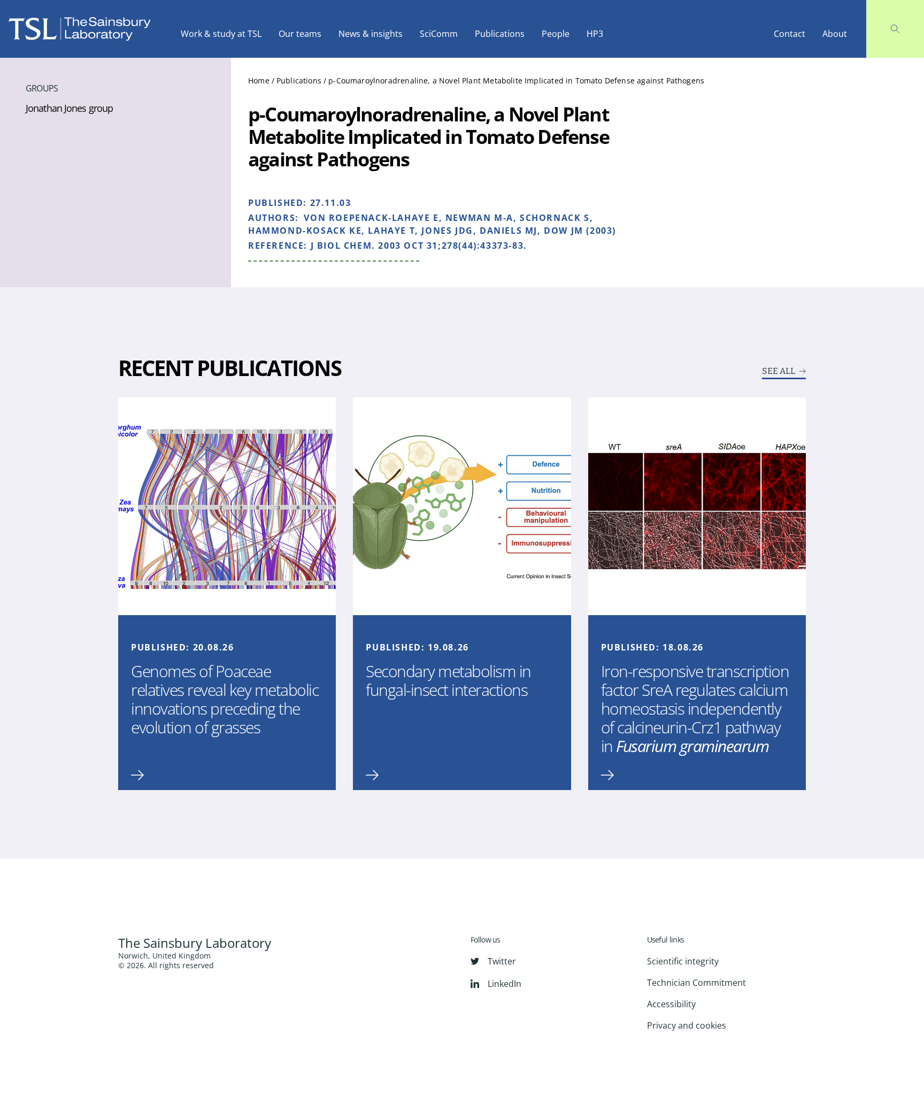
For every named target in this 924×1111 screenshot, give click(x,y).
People (555, 34)
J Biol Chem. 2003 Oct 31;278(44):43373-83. (419, 245)
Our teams (300, 34)
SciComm (439, 34)
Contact (789, 34)
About (834, 34)
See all (778, 371)
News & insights (370, 34)
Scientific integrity (683, 961)
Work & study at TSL (221, 34)
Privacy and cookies (686, 1025)
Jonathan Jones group (69, 108)
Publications (500, 34)
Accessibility (671, 1004)
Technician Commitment (696, 983)
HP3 (595, 34)
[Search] (895, 29)
